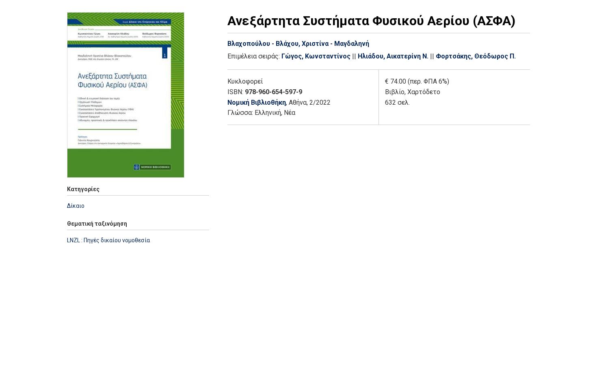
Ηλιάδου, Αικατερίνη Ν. (393, 56)
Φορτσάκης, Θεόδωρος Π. (476, 56)
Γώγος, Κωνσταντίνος (315, 56)
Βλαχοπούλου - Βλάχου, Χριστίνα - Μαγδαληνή (298, 43)
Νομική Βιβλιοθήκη (256, 102)
